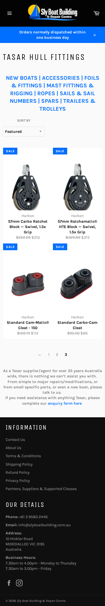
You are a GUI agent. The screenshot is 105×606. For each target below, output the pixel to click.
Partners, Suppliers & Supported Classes (41, 488)
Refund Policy (18, 472)
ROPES (46, 93)
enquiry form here (65, 403)
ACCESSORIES (61, 78)
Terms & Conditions (23, 456)
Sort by (24, 120)
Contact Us (15, 439)
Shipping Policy (19, 464)
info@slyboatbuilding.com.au (44, 525)
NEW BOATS (22, 78)
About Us (13, 447)
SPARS (50, 101)
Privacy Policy (18, 480)
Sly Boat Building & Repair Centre (41, 601)
